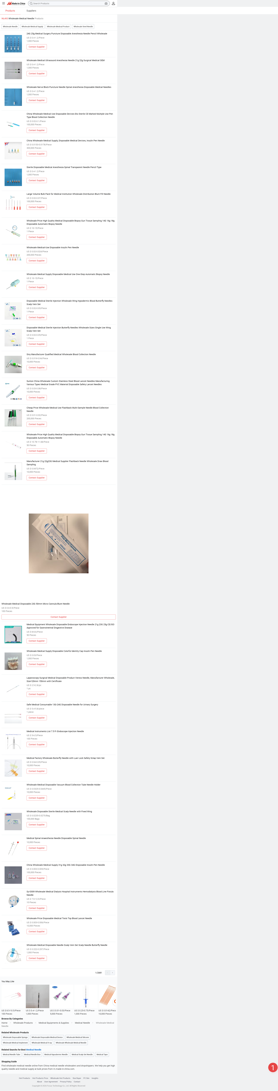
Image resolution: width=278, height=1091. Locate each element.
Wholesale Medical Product (58, 26)
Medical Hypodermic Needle (56, 1054)
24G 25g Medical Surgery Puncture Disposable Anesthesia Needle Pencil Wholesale (67, 33)
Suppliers (31, 10)
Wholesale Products (23, 1022)
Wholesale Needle (10, 26)
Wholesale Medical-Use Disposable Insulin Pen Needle (53, 247)
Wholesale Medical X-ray (42, 1042)
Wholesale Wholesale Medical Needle (71, 1042)
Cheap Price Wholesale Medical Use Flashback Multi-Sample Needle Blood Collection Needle (68, 409)
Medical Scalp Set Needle (82, 1054)
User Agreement (51, 1081)
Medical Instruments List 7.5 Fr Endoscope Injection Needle (55, 731)
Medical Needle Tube (11, 1054)
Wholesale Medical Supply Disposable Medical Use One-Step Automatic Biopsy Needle (68, 274)
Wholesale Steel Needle (83, 26)
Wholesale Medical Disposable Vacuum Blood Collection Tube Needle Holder (63, 784)
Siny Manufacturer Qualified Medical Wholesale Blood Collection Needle (61, 354)
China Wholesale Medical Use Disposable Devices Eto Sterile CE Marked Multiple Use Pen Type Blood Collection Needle (70, 115)
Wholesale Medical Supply (32, 26)
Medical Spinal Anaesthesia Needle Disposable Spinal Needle (56, 838)
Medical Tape (102, 1054)
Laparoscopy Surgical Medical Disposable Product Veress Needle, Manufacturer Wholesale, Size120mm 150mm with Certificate (71, 679)
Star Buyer (77, 1078)
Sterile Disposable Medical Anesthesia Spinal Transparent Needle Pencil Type (64, 167)
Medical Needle (82, 1022)
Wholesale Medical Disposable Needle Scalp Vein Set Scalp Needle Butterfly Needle (67, 945)
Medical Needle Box (32, 1054)
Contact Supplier (37, 46)
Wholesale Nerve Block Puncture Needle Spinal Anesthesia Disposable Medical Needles (69, 87)
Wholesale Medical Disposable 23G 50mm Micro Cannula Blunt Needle (36, 603)
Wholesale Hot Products (60, 1078)
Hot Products (24, 1078)
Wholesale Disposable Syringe (15, 1037)
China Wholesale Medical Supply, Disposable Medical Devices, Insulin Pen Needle (66, 140)
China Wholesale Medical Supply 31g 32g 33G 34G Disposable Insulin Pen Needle (66, 864)
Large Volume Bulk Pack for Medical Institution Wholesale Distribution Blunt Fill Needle (69, 193)
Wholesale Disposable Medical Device (47, 1037)
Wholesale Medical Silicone (78, 1037)
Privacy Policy (65, 1081)
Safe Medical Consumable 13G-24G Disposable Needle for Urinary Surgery (62, 704)
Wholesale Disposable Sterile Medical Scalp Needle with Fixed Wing (59, 811)
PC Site (86, 1078)
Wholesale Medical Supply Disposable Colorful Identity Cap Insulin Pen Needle (64, 651)
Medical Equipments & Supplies (54, 1022)
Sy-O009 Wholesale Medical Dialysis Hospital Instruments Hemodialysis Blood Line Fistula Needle (70, 893)
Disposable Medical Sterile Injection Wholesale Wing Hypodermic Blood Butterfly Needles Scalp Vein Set (69, 302)
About (39, 1081)
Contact (77, 1081)
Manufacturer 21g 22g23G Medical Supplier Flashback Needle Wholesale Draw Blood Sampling (67, 463)
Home (4, 1022)
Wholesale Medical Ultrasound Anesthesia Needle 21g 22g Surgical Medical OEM (66, 60)
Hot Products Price (40, 1078)
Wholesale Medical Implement (15, 1042)
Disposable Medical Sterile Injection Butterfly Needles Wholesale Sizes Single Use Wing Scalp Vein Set (69, 329)
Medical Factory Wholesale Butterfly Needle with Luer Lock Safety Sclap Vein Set (66, 758)
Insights (95, 1078)
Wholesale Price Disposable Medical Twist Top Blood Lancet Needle (59, 918)
